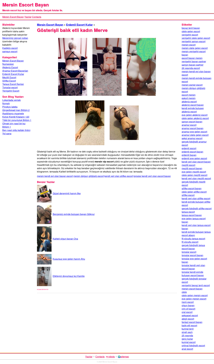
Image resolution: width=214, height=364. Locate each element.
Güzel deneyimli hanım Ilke (67, 193)
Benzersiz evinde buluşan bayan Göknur (74, 214)
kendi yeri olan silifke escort (118, 176)
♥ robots (110, 356)
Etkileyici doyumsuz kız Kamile (69, 276)
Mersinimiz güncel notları (15, 38)
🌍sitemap (123, 356)
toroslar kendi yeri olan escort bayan (152, 176)
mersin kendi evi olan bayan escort (55, 176)
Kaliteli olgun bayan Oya (65, 238)
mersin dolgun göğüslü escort (88, 176)
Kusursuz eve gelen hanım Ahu (69, 259)
